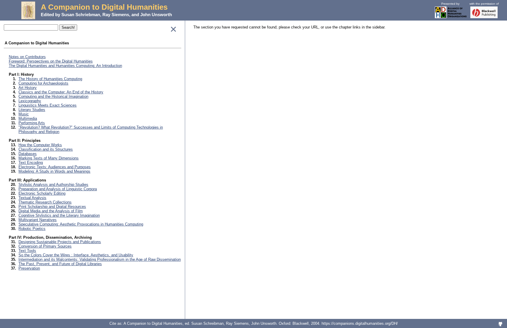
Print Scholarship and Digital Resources (52, 206)
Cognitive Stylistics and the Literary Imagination (59, 215)
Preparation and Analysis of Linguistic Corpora (57, 189)
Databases (27, 154)
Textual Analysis (32, 198)
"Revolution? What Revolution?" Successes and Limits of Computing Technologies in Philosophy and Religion (90, 129)
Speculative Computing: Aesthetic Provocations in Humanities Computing (80, 224)
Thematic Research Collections (45, 202)
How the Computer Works (40, 145)
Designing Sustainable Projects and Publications (59, 242)
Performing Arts (31, 123)
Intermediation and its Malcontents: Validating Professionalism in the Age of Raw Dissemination (99, 259)
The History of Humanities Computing (50, 79)
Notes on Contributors (27, 57)
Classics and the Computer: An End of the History (60, 92)
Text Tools (27, 250)
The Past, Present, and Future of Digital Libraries (60, 264)
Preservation (29, 268)
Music (23, 114)
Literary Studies (31, 109)
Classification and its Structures (45, 149)
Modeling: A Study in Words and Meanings (54, 171)
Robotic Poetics (31, 228)
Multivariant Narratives (37, 220)
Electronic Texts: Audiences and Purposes (54, 167)
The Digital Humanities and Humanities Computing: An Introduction (65, 65)
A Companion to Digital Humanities (104, 7)
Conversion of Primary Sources (45, 246)
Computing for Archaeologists (43, 83)
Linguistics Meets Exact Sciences (47, 105)
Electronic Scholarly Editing (41, 193)
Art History (27, 87)
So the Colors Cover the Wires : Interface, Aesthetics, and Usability (75, 255)
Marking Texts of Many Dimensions (48, 158)
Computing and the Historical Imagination (53, 96)
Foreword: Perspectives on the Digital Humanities (51, 61)
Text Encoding (30, 162)
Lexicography (29, 101)
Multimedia (27, 118)
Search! (68, 27)
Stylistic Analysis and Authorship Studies (53, 184)
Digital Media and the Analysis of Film (50, 211)
